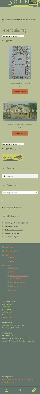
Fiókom (7, 255)
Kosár (12, 261)
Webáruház (9, 247)
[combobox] (20, 192)
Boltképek (14, 286)
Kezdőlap (8, 20)
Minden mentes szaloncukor (14, 230)
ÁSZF (12, 272)
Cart (31, 388)
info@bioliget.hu (8, 317)
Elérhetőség (14, 268)
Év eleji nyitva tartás (11, 226)
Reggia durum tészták (12, 233)
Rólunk (7, 265)
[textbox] (20, 192)
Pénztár (13, 257)
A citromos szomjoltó (11, 237)
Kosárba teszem (20, 92)
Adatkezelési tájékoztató (19, 282)
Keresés (20, 390)
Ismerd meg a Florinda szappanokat (16, 223)
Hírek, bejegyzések (11, 251)
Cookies (13, 290)
